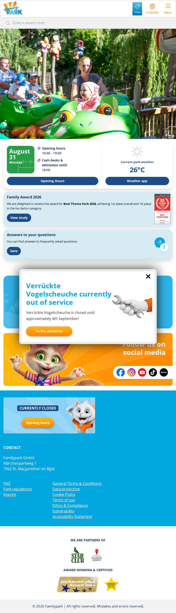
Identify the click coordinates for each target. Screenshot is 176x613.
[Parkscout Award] (78, 584)
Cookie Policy (63, 494)
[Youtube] (142, 372)
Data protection (66, 489)
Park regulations (17, 489)
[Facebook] (120, 372)
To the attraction (49, 331)
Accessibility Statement (72, 516)
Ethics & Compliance (70, 505)
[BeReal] (164, 372)
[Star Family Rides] (111, 584)
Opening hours (38, 423)
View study (19, 217)
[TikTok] (153, 372)
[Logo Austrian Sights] (97, 555)
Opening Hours (52, 181)
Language (152, 12)
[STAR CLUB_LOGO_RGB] (77, 555)
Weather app (137, 181)
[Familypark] (12, 8)
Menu (167, 12)
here (13, 251)
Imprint (9, 494)
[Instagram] (131, 372)
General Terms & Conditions (77, 483)
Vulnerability (63, 511)
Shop (137, 12)
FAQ (6, 483)
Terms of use (63, 500)
